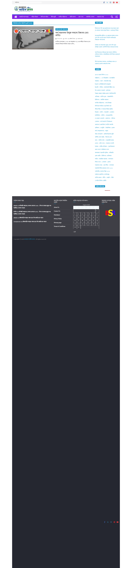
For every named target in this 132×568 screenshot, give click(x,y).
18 (82, 220)
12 (86, 217)
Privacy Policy (58, 218)
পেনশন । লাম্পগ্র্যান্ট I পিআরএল (103, 121)
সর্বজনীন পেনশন (90, 16)
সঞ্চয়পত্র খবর (100, 16)
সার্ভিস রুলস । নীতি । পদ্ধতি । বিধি (104, 177)
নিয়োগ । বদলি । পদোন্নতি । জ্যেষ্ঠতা (104, 112)
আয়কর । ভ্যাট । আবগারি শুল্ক (103, 81)
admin (66, 38)
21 (93, 220)
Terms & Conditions (59, 226)
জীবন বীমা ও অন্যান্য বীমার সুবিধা (104, 109)
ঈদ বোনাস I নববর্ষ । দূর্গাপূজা (102, 90)
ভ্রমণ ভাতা (80, 16)
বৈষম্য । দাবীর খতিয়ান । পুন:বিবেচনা (105, 146)
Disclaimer (57, 215)
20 (90, 220)
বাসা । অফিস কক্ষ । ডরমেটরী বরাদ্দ (104, 140)
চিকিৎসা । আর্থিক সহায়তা (101, 99)
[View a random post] (116, 17)
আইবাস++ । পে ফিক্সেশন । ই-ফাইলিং (105, 78)
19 (86, 220)
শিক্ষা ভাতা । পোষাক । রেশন (103, 162)
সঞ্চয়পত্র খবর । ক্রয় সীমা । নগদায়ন (104, 165)
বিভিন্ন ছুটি (53, 16)
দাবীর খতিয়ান (34, 16)
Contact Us (57, 211)
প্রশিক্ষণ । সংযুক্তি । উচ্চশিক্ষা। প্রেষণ (105, 127)
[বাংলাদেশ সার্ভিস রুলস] (16, 17)
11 (82, 217)
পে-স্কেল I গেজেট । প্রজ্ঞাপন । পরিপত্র (105, 118)
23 (75, 224)
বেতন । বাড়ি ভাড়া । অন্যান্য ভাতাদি (104, 143)
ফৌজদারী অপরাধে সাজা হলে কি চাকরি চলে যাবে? (31, 217)
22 (97, 220)
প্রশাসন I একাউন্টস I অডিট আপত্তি (104, 124)
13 (89, 217)
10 (78, 217)
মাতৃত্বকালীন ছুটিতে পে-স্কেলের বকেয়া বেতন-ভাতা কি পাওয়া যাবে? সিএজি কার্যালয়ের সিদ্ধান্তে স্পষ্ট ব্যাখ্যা (106, 37)
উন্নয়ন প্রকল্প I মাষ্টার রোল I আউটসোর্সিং (105, 93)
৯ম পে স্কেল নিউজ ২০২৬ (101, 74)
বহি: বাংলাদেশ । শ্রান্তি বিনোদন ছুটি (104, 134)
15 (97, 217)
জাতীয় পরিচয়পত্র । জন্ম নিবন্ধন (103, 103)
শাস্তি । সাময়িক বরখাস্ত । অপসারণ (104, 159)
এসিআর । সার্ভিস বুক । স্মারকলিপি (104, 96)
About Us (56, 207)
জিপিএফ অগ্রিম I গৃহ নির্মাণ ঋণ (103, 106)
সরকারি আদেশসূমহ (24, 16)
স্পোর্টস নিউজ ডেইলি (100, 180)
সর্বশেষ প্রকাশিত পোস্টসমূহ (102, 174)
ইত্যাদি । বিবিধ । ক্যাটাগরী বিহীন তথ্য (105, 87)
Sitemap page (58, 222)
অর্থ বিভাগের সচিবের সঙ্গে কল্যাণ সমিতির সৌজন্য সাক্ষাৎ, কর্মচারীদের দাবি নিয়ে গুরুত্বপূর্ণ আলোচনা (107, 54)
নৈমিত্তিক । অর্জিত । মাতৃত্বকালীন (104, 115)
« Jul (74, 231)
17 (78, 220)
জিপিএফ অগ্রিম (44, 16)
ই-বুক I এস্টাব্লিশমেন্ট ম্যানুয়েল (103, 84)
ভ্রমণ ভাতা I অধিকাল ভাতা (102, 149)
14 (93, 217)
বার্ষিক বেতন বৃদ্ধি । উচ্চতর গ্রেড (61, 29)
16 (75, 220)
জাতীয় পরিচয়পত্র (63, 16)
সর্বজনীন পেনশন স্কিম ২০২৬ (102, 171)
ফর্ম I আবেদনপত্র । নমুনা (101, 130)
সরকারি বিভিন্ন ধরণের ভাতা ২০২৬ (104, 168)
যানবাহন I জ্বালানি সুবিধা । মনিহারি (104, 152)
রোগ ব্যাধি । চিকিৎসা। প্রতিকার (103, 155)
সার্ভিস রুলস (73, 16)
